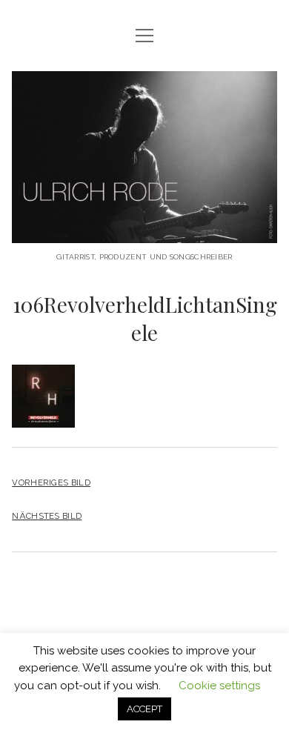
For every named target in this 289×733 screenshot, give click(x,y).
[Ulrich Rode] (144, 232)
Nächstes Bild (47, 516)
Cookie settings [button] (219, 685)
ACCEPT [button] (144, 708)
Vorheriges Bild (51, 482)
